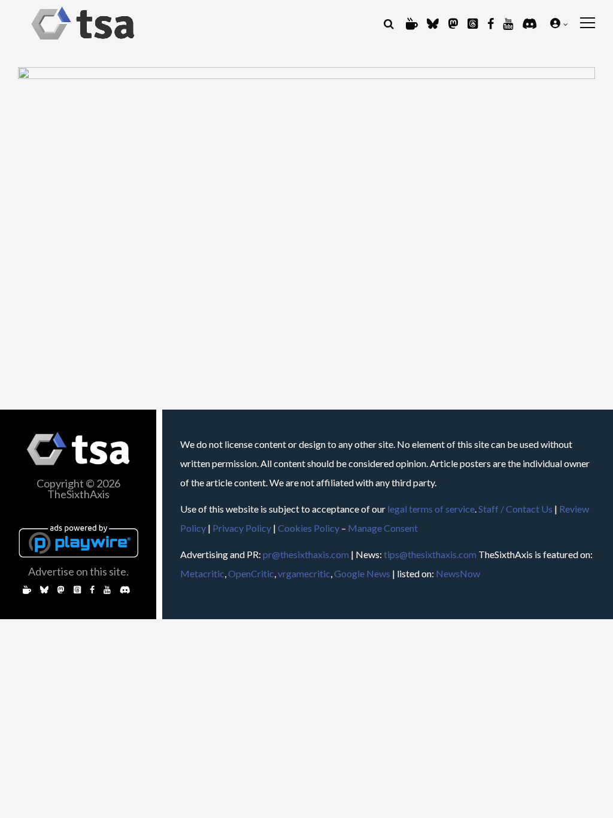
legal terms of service (431, 508)
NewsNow (458, 573)
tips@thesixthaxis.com (430, 554)
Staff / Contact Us (515, 508)
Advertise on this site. (78, 571)
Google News (362, 573)
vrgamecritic (304, 573)
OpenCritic (251, 573)
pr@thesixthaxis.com (306, 554)
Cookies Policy (308, 528)
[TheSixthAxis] (83, 41)
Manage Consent (383, 528)
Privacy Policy (242, 528)
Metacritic (202, 573)
